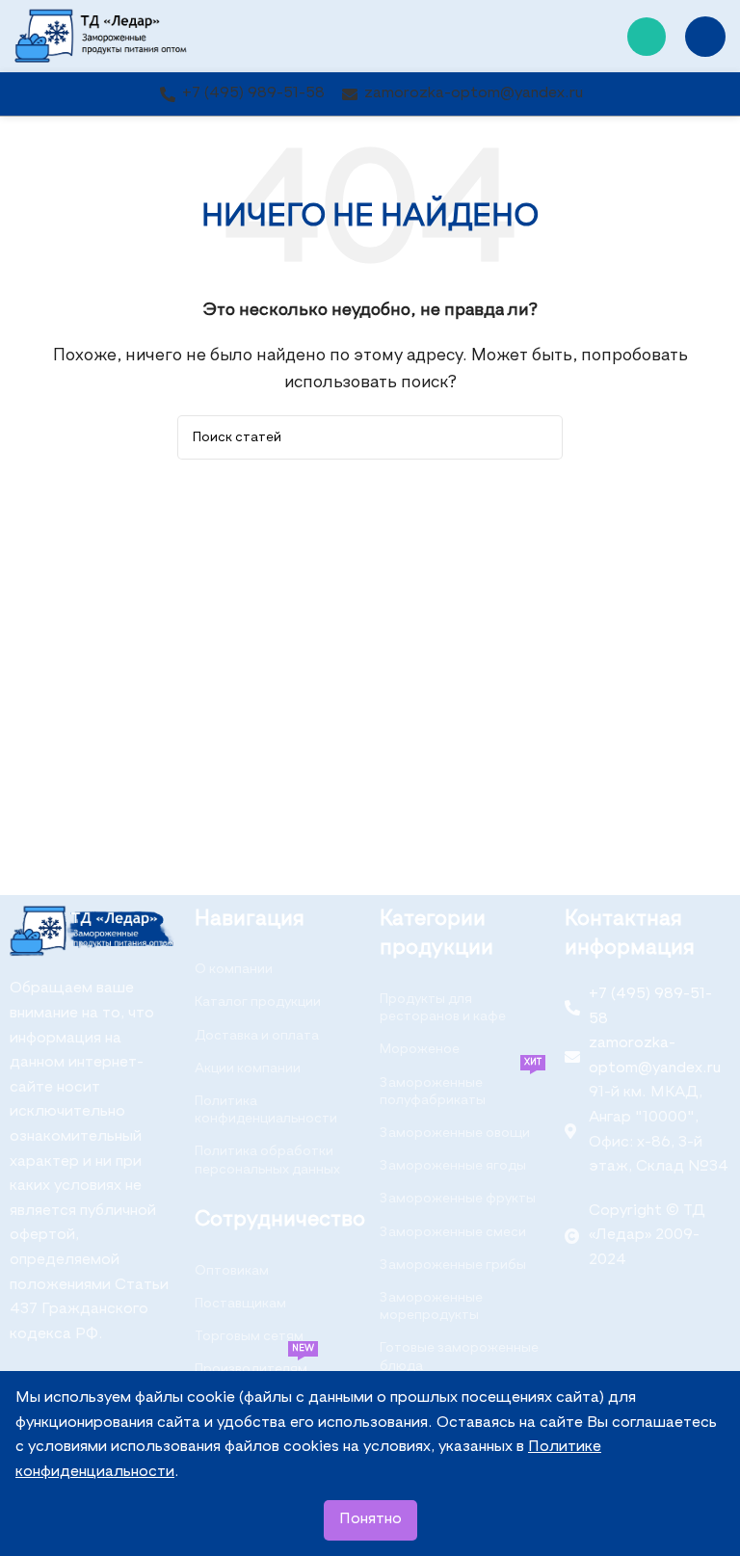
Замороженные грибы (453, 1265)
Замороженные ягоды (453, 1166)
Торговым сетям (249, 1336)
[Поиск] (540, 437)
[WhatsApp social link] (646, 36)
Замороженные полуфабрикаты (461, 1087)
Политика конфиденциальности (266, 1109)
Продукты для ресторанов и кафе (443, 1007)
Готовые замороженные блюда (459, 1356)
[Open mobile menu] (705, 36)
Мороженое (420, 1049)
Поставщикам (240, 1303)
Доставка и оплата (257, 1035)
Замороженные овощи (455, 1133)
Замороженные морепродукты (431, 1306)
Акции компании (248, 1068)
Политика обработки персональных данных (267, 1160)
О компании (234, 969)
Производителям (254, 1364)
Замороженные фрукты (458, 1198)
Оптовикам (232, 1271)
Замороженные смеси (453, 1232)
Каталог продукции (258, 1002)
